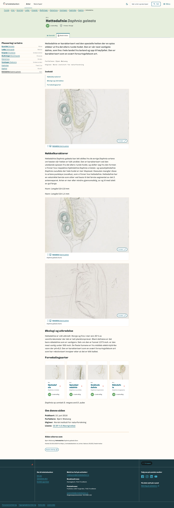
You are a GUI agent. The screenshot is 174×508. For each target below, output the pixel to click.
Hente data (41, 505)
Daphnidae (72, 10)
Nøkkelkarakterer (54, 77)
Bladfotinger (44, 10)
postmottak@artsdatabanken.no (77, 493)
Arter (28, 4)
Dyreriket (20, 10)
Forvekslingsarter (54, 85)
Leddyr (27, 10)
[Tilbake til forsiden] (11, 4)
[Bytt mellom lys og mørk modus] (127, 4)
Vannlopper (63, 10)
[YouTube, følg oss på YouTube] (155, 476)
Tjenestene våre (42, 479)
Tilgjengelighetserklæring (27, 505)
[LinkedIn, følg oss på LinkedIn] (151, 476)
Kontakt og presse (43, 482)
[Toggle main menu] (167, 4)
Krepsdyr (35, 10)
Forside (6, 10)
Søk (157, 4)
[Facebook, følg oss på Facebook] (142, 476)
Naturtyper (38, 4)
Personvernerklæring (9, 505)
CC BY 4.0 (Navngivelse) (64, 426)
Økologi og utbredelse (55, 81)
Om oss (39, 476)
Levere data (51, 505)
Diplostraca (54, 10)
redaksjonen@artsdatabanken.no (78, 475)
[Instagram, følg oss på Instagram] (147, 476)
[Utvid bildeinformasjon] (49, 146)
